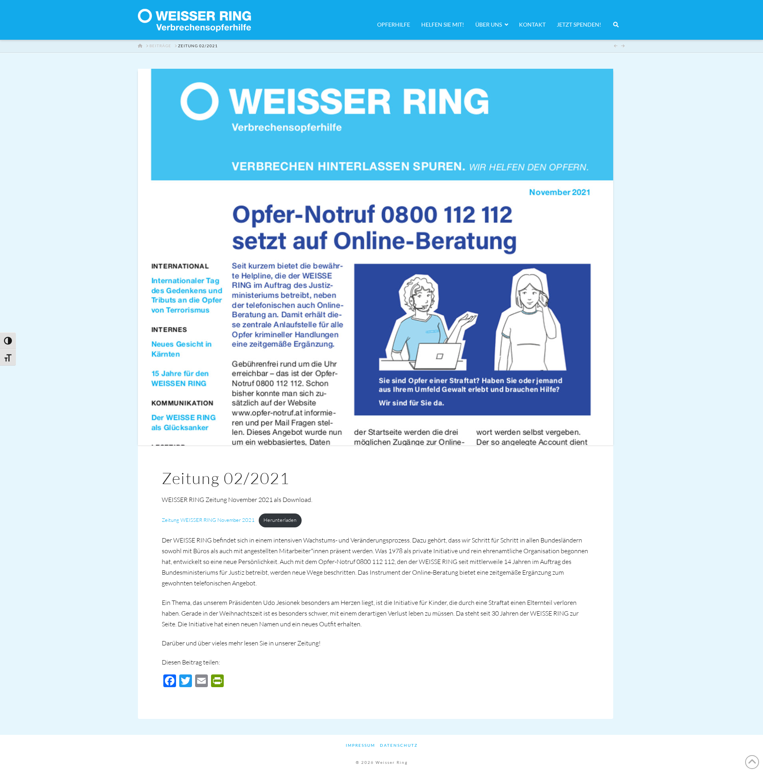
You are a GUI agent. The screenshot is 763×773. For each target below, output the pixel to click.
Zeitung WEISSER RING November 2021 (208, 520)
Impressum (360, 745)
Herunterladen (279, 520)
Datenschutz (399, 745)
